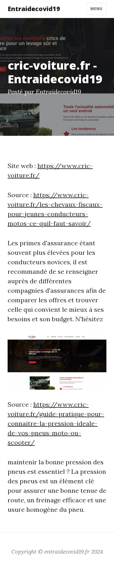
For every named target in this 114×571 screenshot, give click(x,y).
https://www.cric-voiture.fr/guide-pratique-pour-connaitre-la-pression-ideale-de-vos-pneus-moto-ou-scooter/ (56, 423)
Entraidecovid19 (34, 8)
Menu (96, 8)
